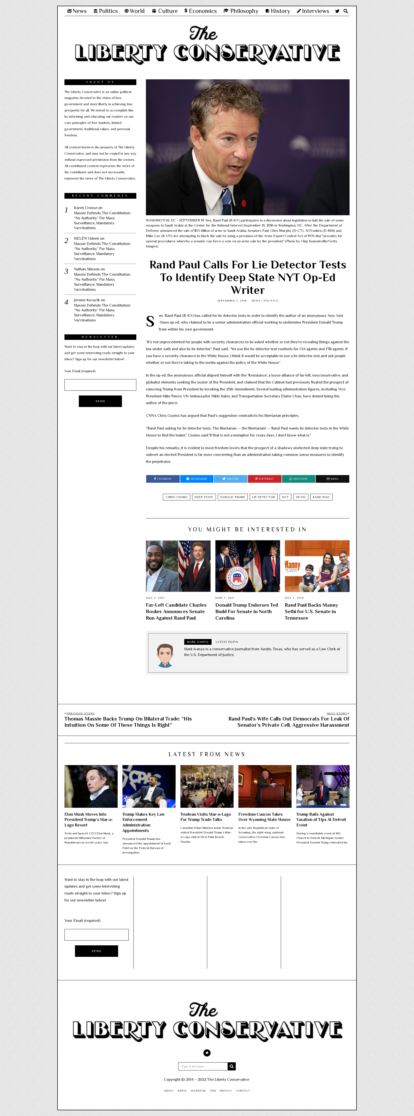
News (256, 300)
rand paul (321, 497)
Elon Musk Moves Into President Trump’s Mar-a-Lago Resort (88, 820)
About (169, 1090)
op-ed (301, 497)
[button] (232, 1066)
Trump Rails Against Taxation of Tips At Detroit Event (321, 820)
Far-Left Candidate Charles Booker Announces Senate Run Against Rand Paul (176, 611)
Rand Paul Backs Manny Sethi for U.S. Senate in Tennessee (311, 611)
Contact (243, 1090)
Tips (213, 1090)
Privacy (226, 1090)
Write (182, 1090)
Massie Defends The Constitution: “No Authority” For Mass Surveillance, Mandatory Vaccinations (102, 220)
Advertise (198, 1090)
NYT (285, 497)
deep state (204, 497)
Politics (271, 300)
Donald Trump (232, 497)
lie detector (263, 497)
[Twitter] (337, 11)
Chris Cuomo (177, 497)
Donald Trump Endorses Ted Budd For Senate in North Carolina (246, 611)
